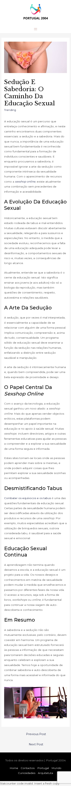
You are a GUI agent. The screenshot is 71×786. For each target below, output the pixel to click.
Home (14, 768)
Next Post (36, 744)
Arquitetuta (45, 773)
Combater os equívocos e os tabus (27, 498)
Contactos (28, 768)
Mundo (56, 768)
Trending (10, 109)
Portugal (43, 768)
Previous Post (36, 734)
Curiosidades (26, 773)
